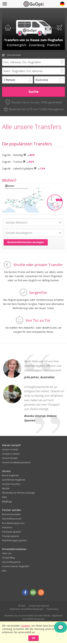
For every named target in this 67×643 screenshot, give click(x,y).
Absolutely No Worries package (18, 492)
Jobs (4, 570)
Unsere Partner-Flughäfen (15, 566)
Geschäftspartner (11, 561)
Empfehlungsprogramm (14, 540)
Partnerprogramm (11, 531)
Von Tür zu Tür (38, 320)
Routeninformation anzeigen (25, 242)
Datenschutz (53, 609)
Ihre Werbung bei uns (13, 523)
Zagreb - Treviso (18, 161)
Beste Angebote (10, 475)
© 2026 (21, 605)
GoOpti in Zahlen (11, 453)
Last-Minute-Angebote (13, 479)
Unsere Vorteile (10, 449)
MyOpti (5, 488)
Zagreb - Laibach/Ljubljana (23, 168)
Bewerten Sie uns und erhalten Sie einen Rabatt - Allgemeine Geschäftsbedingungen (34, 617)
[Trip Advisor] (33, 592)
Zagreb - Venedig (18, 155)
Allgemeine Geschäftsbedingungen (26, 609)
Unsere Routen (10, 458)
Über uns (7, 553)
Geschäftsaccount (11, 518)
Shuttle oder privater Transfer (38, 264)
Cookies (25, 625)
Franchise (7, 527)
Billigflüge (7, 501)
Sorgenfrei (38, 292)
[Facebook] (25, 592)
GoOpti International (39, 605)
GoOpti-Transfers (11, 484)
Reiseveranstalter (11, 514)
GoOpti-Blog (8, 557)
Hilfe (4, 497)
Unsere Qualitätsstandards (16, 462)
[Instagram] (41, 592)
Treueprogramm (10, 536)
